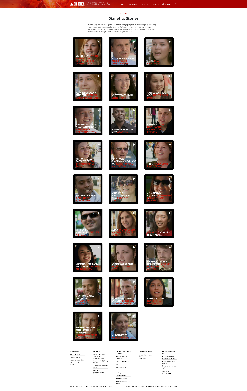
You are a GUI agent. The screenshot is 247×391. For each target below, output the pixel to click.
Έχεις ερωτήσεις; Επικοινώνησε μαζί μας (168, 357)
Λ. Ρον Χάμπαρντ (75, 354)
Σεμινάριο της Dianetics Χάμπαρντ (123, 352)
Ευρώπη (118, 373)
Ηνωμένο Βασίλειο (121, 378)
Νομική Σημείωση (172, 386)
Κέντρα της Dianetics (122, 361)
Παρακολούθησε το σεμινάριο (121, 357)
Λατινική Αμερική (121, 375)
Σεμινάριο (145, 4)
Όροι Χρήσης (163, 386)
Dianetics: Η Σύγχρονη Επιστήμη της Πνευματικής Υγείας (99, 356)
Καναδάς (118, 370)
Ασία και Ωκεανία (121, 367)
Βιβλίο (123, 4)
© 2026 (91, 386)
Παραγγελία (97, 351)
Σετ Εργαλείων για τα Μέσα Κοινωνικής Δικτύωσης (145, 357)
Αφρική (118, 364)
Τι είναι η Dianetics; (75, 357)
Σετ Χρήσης (133, 4)
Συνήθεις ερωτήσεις (145, 351)
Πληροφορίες (74, 351)
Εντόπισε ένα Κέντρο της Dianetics (169, 367)
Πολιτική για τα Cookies (152, 386)
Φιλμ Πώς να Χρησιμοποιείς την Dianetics (98, 372)
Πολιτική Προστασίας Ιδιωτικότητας (135, 386)
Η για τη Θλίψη (77, 360)
